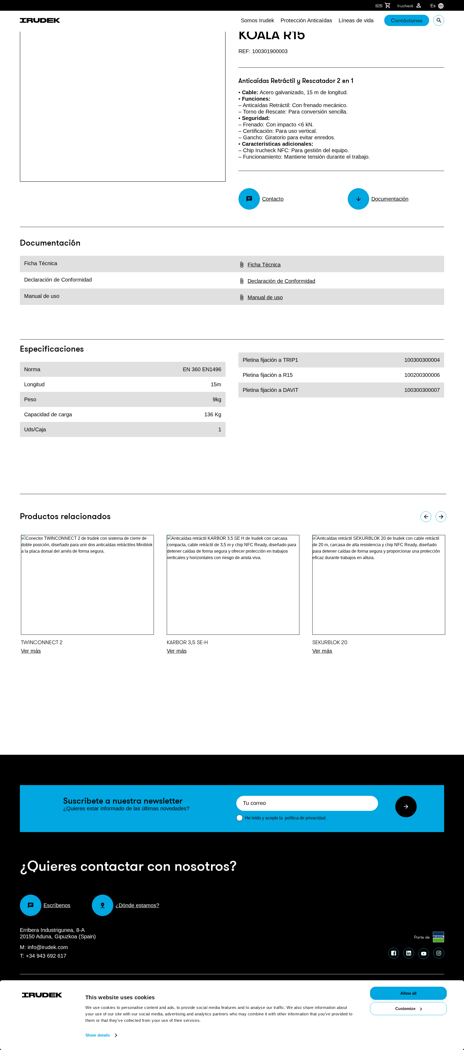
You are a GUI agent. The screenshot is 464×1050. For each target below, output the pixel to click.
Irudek (40, 21)
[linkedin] (408, 953)
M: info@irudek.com (44, 947)
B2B (378, 5)
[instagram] (438, 953)
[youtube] (423, 953)
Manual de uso (265, 297)
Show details (97, 1035)
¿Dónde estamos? (137, 905)
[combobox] (430, 6)
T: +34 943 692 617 (43, 956)
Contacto (273, 199)
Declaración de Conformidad (281, 281)
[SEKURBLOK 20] (378, 585)
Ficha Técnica (264, 265)
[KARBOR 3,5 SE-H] (233, 585)
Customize (405, 1008)
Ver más (31, 651)
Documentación (389, 199)
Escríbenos (57, 905)
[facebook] (393, 953)
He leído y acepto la (286, 818)
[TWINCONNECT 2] (87, 585)
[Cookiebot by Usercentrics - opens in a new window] (45, 999)
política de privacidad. (306, 818)
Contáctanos (406, 20)
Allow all (408, 993)
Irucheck (405, 5)
